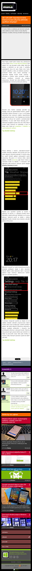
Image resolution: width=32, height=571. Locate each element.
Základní (4, 537)
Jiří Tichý (4, 448)
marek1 (8, 389)
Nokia (9, 362)
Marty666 (3, 377)
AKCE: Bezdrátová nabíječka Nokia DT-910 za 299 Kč (14, 453)
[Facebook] (11, 557)
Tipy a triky (5, 547)
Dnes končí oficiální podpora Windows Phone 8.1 (14, 516)
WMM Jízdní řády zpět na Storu (12, 469)
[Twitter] (14, 557)
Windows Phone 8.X (8, 364)
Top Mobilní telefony (8, 131)
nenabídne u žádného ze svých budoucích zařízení (16, 127)
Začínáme (5, 532)
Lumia (4, 362)
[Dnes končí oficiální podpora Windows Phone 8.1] (16, 522)
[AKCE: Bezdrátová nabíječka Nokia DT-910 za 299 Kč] (16, 459)
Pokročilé (4, 542)
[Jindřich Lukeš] (3, 382)
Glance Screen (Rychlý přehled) (18, 64)
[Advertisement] (16, 47)
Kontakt (13, 562)
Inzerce (19, 562)
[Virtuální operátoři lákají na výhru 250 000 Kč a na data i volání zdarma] (16, 496)
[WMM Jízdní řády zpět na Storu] (16, 475)
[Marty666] (3, 374)
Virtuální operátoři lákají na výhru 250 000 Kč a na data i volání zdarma (14, 485)
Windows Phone (17, 362)
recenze (15, 160)
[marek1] (3, 390)
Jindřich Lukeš (5, 26)
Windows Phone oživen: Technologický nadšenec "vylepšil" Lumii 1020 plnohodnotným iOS (14, 420)
